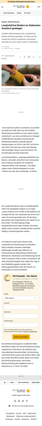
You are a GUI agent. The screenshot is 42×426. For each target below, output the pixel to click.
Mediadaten (10, 416)
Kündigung (9, 419)
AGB (24, 413)
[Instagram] (15, 400)
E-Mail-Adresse (8, 321)
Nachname (7, 312)
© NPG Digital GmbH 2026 (21, 395)
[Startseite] (4, 382)
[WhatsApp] (19, 400)
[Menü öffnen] (2, 7)
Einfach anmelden (21, 337)
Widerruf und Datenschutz (30, 331)
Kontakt (17, 419)
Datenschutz (32, 413)
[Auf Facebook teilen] (24, 57)
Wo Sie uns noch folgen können (23, 406)
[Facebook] (26, 400)
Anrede (6, 294)
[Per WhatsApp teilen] (33, 57)
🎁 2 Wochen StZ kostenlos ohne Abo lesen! (21, 1)
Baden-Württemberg (9, 13)
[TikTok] (23, 400)
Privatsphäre (10, 413)
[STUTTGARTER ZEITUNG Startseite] (21, 6)
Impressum (25, 419)
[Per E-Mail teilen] (29, 57)
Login (38, 6)
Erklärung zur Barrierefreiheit (26, 416)
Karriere (18, 413)
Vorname (6, 303)
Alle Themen (27, 13)
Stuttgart (19, 13)
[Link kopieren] (20, 57)
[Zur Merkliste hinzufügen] (39, 57)
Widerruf (34, 419)
